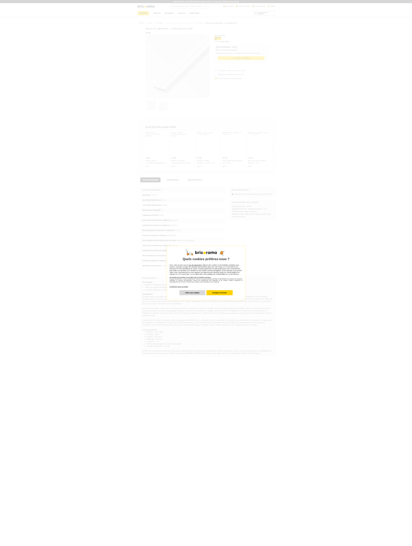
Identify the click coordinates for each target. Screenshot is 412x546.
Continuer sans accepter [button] (179, 285)
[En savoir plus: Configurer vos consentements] (192, 292)
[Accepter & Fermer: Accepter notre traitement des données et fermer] (219, 292)
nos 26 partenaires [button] (195, 265)
